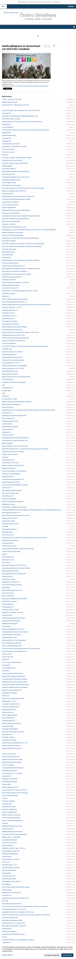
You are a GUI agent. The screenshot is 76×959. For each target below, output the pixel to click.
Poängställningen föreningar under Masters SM (15, 437)
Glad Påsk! (5, 526)
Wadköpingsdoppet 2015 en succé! (12, 831)
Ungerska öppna (7, 856)
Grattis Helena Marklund (9, 168)
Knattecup (5, 823)
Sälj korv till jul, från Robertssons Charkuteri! (14, 271)
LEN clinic (5, 798)
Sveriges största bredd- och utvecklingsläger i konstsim (18, 939)
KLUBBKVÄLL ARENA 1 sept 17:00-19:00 (13, 848)
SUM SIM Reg (6, 587)
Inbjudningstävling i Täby (9, 709)
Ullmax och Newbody (8, 596)
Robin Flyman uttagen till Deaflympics (12, 501)
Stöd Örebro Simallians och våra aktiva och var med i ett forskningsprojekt (23, 188)
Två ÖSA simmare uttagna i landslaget (13, 451)
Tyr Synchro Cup (6, 895)
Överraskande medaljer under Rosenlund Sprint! (15, 684)
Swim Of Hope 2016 (7, 593)
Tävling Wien (5, 659)
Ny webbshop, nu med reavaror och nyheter (14, 146)
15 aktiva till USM (7, 804)
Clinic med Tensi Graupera (9, 842)
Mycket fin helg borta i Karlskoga (11, 815)
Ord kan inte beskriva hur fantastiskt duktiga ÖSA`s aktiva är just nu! (21, 648)
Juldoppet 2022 (6, 132)
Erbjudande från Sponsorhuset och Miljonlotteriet (16, 210)
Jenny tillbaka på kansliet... (9, 740)
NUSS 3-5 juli (5, 862)
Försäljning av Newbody (9, 279)
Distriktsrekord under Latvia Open (11, 892)
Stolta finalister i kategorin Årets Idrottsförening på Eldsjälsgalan (20, 238)
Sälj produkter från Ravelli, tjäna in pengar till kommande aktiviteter (21, 216)
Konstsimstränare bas (8, 460)
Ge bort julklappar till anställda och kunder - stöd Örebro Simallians (21, 268)
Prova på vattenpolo (7, 127)
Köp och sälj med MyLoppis (10, 205)
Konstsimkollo (6, 665)
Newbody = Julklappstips (9, 809)
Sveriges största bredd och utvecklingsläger (14, 365)
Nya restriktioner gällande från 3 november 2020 (15, 177)
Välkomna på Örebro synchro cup (11, 723)
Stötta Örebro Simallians (9, 241)
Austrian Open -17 (7, 487)
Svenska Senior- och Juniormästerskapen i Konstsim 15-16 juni (20, 291)
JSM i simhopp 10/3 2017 (9, 546)
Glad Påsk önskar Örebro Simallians (12, 160)
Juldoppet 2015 (6, 776)
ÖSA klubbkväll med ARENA (10, 729)
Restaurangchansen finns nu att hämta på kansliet (16, 376)
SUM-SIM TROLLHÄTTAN (9, 870)
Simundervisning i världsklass (10, 202)
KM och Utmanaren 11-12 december (12, 773)
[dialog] (38, 951)
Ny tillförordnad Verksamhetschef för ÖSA (14, 227)
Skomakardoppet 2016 (8, 720)
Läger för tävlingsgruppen (9, 812)
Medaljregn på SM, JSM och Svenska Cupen (14, 682)
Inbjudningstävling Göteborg (10, 540)
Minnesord (5, 155)
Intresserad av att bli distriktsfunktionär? (13, 934)
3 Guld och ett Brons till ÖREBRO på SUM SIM (15, 485)
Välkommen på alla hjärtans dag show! (13, 731)
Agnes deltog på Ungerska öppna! (12, 490)
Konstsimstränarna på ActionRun (11, 634)
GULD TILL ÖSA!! (6, 654)
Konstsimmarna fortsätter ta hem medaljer (14, 507)
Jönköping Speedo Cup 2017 (10, 523)
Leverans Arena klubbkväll (9, 840)
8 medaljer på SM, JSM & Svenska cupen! (14, 382)
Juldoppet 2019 (6, 257)
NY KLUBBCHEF (6, 884)
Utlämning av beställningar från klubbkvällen (14, 598)
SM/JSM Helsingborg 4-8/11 (10, 787)
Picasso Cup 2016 (7, 615)
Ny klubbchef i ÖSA (7, 193)
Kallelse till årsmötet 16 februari (11, 745)
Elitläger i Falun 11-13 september (11, 837)
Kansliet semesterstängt (9, 499)
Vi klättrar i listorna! (7, 576)
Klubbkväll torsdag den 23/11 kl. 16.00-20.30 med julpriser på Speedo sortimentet (25, 449)
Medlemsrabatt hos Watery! (10, 102)
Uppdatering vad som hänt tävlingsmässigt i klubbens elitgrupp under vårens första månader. (28, 410)
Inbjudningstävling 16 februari (10, 324)
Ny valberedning (6, 390)
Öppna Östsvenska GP (8, 718)
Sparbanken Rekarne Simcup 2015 (12, 762)
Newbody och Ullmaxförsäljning (11, 474)
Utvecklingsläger (7, 890)
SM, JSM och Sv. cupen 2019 (10, 288)
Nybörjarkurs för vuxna (8, 504)
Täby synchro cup (7, 413)
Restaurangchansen (7, 604)
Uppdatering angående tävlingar (11, 180)
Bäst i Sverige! (6, 562)
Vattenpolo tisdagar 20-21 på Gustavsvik (13, 340)
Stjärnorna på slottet (8, 318)
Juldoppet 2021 (6, 138)
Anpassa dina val (7, 955)
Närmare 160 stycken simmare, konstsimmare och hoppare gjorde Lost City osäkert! (26, 915)
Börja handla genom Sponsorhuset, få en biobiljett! (16, 274)
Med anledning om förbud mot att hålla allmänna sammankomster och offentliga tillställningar (29, 229)
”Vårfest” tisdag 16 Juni (8, 876)
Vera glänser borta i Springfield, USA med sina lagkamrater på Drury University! (24, 537)
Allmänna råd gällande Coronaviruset (12, 232)
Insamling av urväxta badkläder (11, 213)
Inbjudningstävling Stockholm (10, 571)
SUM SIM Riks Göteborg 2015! (10, 756)
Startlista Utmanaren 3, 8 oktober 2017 (13, 465)
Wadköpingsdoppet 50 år (9, 637)
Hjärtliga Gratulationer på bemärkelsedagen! (14, 327)
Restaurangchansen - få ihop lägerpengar (14, 640)
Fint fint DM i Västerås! (8, 801)
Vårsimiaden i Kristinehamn (9, 693)
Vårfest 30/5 (5, 396)
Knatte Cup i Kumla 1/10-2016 (10, 609)
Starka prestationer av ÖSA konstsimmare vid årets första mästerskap (22, 121)
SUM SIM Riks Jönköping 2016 (11, 582)
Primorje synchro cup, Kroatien (10, 859)
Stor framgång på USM (8, 668)
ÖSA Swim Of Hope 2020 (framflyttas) (13, 235)
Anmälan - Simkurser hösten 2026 (11, 99)
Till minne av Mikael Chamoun (10, 263)
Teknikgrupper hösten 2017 (10, 518)
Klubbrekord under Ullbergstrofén (11, 690)
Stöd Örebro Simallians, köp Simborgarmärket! (15, 218)
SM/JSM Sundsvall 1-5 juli (9, 865)
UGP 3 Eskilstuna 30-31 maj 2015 (11, 881)
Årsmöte (4, 554)
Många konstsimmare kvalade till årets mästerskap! (16, 401)
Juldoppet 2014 (6, 942)
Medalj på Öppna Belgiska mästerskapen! (14, 676)
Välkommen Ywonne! (8, 560)
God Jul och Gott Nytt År (9, 754)
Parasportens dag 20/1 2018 (10, 421)
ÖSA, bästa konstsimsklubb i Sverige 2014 (14, 926)
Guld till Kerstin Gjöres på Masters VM (12, 479)
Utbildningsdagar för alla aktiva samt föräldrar (15, 632)
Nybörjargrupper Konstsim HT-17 (11, 512)
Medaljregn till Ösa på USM (9, 779)
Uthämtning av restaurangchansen (11, 277)
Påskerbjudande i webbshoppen (11, 404)
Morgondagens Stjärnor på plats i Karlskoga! (15, 792)
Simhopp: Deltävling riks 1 (9, 354)
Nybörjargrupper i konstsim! (10, 374)
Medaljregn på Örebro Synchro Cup (12, 826)
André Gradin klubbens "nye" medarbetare (14, 471)
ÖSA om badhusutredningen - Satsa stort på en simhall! (18, 548)
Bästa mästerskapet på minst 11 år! (12, 590)
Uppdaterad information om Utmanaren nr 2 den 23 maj (17, 912)
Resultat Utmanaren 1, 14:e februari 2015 (13, 923)
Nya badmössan (6, 928)
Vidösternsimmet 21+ (8, 476)
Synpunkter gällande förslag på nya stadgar (14, 679)
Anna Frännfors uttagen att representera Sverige (15, 887)
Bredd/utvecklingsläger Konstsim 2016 (13, 629)
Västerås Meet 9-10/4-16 (9, 701)
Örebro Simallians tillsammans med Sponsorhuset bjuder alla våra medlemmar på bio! (26, 304)
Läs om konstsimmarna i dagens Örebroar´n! (14, 790)
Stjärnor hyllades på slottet (9, 715)
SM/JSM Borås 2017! (8, 496)
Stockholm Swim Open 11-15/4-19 (11, 307)
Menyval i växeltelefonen (9, 207)
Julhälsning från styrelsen (9, 249)
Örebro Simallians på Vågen (10, 795)
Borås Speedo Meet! (8, 726)
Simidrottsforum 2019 (8, 313)
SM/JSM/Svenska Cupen (9, 878)
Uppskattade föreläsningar (9, 623)
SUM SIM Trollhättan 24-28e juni (11, 867)
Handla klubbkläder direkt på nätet (12, 748)
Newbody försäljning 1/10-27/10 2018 (13, 368)
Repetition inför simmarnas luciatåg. (12, 759)
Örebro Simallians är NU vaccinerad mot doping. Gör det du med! (20, 332)
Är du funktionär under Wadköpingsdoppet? (14, 834)
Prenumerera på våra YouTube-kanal (12, 329)
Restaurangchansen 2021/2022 (11, 144)
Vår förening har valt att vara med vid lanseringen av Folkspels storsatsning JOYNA (25, 130)
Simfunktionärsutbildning (9, 529)
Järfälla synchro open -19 (9, 315)
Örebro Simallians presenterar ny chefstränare (15, 299)
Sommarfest (5, 670)
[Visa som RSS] (54, 46)
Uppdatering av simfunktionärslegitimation (14, 415)
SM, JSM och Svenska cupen (10, 493)
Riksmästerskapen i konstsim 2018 (12, 357)
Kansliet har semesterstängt (10, 854)
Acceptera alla (67, 955)
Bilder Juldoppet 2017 (8, 418)
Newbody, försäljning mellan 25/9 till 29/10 (14, 191)
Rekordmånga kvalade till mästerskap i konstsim (16, 515)
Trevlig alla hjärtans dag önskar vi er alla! (13, 335)
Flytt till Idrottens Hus (8, 557)
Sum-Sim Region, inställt (9, 182)
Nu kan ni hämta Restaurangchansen (12, 820)
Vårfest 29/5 (5, 296)
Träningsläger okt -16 (8, 607)
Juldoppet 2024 (6, 124)
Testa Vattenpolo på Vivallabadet (11, 643)
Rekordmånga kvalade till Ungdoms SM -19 (14, 302)
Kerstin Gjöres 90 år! (7, 543)
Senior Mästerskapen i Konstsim (11, 119)
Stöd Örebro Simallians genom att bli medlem (15, 163)
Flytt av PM (5, 901)
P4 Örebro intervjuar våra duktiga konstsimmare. (15, 338)
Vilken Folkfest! (6, 626)
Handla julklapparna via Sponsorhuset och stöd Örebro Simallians (20, 260)
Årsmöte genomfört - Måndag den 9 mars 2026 (15, 105)
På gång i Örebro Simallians (10, 454)
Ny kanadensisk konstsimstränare (11, 903)
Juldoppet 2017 (6, 432)
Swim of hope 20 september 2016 (11, 662)
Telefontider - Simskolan (9, 224)
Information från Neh (8, 435)
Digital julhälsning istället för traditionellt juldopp (16, 171)
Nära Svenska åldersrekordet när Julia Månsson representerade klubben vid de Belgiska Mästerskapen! (31, 510)
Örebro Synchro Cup (7, 407)
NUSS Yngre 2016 (7, 734)
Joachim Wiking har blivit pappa (11, 551)
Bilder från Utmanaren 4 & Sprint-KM (12, 352)
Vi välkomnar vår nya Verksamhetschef (13, 360)
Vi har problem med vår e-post (10, 462)
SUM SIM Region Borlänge (9, 781)
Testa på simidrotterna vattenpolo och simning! (15, 282)
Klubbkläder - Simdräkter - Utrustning (12, 612)
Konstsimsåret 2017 (7, 429)
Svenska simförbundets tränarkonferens (13, 618)
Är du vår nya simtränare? (9, 343)
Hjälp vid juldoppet (7, 443)
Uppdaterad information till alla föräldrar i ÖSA (15, 898)
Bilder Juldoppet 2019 (8, 252)
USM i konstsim (6, 784)
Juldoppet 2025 (6, 113)
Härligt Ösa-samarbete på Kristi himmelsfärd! (15, 687)
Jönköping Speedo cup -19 (10, 310)
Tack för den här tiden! (8, 149)
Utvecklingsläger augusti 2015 (10, 851)
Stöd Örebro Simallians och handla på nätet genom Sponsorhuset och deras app (25, 346)
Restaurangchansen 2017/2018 (11, 482)
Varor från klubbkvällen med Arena (12, 584)
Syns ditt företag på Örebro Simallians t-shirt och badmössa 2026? (21, 110)
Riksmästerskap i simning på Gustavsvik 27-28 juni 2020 (18, 196)
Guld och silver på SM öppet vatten (12, 645)
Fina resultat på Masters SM (10, 917)
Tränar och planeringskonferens (11, 817)
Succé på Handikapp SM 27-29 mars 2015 (14, 909)
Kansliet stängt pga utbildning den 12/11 (13, 266)
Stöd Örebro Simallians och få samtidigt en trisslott (16, 157)
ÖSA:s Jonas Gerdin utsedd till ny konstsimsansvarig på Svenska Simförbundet (24, 906)
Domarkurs (5, 457)
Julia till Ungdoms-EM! (8, 521)
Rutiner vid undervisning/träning (11, 221)
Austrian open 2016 (7, 657)
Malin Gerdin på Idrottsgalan (10, 426)
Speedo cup (5, 695)
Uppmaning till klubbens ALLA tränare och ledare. (16, 568)
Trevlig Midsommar (7, 388)
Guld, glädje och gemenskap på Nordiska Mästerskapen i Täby (20, 116)
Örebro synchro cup (7, 535)
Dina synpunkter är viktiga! (9, 399)
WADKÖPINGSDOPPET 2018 (10, 371)
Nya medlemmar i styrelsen (9, 321)
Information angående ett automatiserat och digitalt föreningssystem (21, 246)
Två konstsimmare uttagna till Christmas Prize (15, 440)
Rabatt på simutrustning (9, 135)
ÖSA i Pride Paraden (7, 379)
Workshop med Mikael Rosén (10, 707)
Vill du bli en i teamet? (8, 152)
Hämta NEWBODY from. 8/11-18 (11, 363)
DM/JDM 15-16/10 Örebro (9, 601)
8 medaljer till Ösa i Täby (9, 806)
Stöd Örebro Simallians (8, 293)
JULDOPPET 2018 (7, 349)
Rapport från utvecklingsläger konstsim (13, 698)
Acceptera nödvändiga (52, 955)
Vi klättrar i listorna (7, 424)
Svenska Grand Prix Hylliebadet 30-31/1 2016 (14, 743)
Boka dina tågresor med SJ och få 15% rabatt (15, 446)
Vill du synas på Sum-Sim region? (11, 185)
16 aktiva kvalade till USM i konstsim (12, 673)
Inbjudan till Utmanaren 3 (9, 468)
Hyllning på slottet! (7, 532)
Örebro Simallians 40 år (8, 174)
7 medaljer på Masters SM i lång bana (12, 768)
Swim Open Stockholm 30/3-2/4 (11, 704)
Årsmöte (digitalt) (7, 166)
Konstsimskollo (6, 873)
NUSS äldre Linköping (8, 737)
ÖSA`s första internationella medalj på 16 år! (14, 651)
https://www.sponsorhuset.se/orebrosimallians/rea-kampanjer (30, 86)
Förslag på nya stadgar (8, 579)
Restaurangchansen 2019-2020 (11, 285)
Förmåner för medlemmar (9, 931)
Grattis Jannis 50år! (7, 254)
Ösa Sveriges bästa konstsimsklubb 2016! (14, 573)
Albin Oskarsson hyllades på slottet (12, 920)
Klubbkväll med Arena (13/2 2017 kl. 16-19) (14, 565)
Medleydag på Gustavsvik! (9, 770)
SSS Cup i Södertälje (8, 765)
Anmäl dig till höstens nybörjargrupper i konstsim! (16, 199)
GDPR (3, 393)
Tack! (3, 385)
